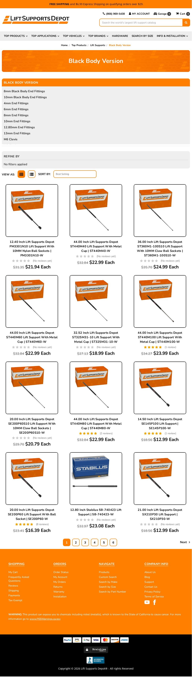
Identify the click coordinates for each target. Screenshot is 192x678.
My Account (141, 14)
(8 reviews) (42, 524)
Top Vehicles (72, 36)
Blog (147, 577)
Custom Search (108, 577)
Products (104, 572)
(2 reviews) (106, 433)
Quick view (31, 202)
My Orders (59, 582)
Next (184, 542)
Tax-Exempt (15, 600)
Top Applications (43, 36)
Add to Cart (32, 220)
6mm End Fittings (16, 109)
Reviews (13, 585)
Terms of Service (154, 596)
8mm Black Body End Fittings (24, 91)
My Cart (13, 572)
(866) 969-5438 (115, 14)
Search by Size (142, 36)
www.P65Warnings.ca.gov (45, 619)
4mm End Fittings (16, 103)
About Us (150, 572)
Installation (59, 596)
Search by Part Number (112, 591)
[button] (162, 14)
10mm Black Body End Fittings (25, 97)
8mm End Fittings (16, 115)
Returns (58, 587)
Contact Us (150, 587)
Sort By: (44, 174)
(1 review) (170, 347)
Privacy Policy (152, 591)
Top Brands (96, 36)
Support (149, 582)
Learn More (32, 211)
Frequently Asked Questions (18, 579)
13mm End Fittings (17, 133)
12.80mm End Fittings (19, 127)
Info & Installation (171, 36)
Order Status (61, 572)
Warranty (58, 591)
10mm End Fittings (17, 121)
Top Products (14, 36)
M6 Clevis (10, 139)
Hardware (120, 36)
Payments (14, 595)
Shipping (13, 590)
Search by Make (108, 582)
